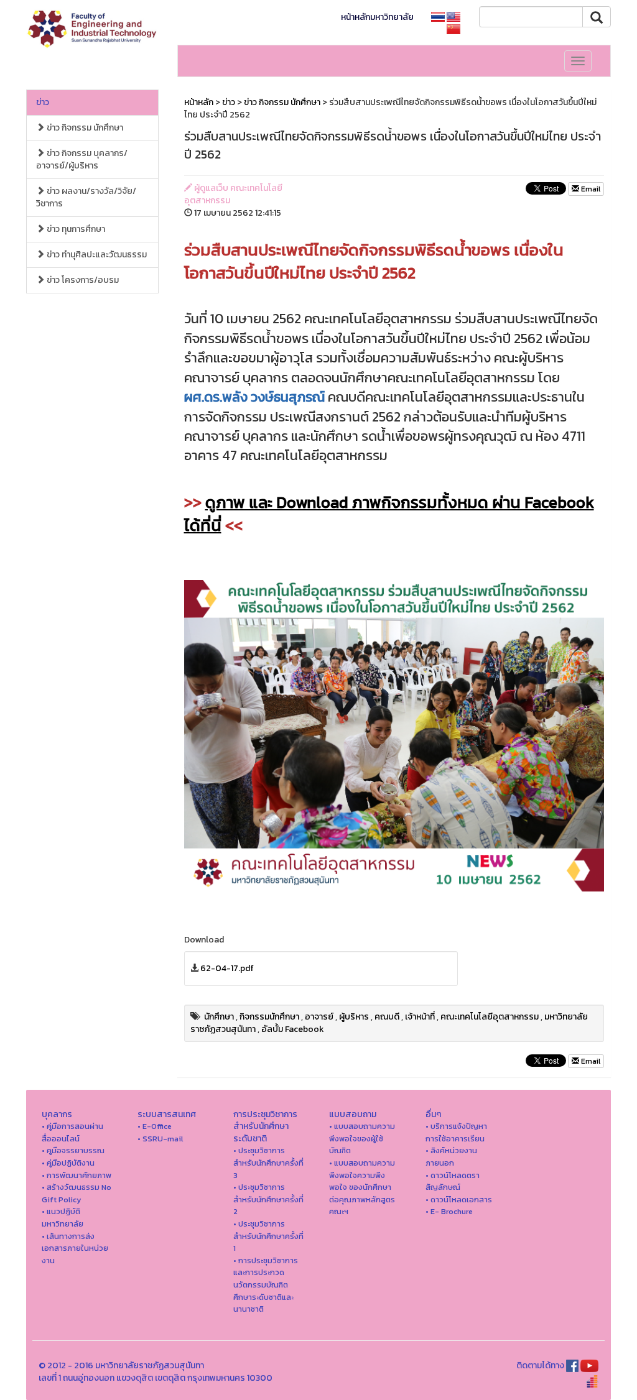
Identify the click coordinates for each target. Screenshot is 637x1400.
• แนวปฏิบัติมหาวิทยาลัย (62, 1217)
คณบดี (386, 1016)
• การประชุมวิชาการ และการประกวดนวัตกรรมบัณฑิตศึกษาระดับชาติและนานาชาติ (265, 1285)
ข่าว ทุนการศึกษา (75, 229)
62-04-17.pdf (227, 968)
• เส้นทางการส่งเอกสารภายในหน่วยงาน (75, 1248)
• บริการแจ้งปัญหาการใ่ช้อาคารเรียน (456, 1132)
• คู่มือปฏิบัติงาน (68, 1163)
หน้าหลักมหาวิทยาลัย (377, 17)
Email (589, 189)
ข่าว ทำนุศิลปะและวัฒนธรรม (96, 254)
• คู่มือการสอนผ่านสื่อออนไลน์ (72, 1132)
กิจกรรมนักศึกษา (269, 1016)
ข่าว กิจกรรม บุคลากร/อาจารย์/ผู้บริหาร (82, 159)
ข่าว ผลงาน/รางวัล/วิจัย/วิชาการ (86, 197)
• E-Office (154, 1126)
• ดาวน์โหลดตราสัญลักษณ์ (452, 1181)
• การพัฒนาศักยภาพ (76, 1175)
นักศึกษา (219, 1016)
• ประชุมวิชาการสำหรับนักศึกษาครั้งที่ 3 (268, 1162)
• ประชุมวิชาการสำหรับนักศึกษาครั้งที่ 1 (268, 1236)
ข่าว (42, 102)
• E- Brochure (449, 1211)
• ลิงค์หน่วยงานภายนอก (451, 1156)
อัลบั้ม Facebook (292, 1029)
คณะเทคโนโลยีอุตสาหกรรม (489, 1016)
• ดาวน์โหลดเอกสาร (458, 1199)
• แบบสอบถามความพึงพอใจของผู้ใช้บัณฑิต (362, 1138)
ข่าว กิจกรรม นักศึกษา (84, 127)
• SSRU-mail (160, 1138)
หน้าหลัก (198, 102)
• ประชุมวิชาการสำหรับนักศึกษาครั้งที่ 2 (268, 1199)
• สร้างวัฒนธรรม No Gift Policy (76, 1193)
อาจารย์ (319, 1016)
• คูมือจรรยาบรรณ (73, 1150)
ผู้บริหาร (354, 1016)
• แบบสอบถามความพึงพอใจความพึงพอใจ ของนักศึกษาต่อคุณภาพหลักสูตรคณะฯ (362, 1187)
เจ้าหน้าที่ (420, 1016)
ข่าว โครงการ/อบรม (82, 280)
